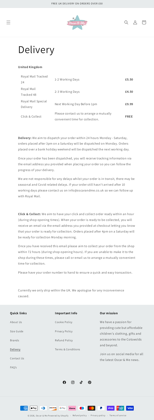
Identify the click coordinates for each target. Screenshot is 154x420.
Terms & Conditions (67, 349)
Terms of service (117, 415)
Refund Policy (64, 340)
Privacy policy (98, 415)
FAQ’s (13, 367)
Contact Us (17, 358)
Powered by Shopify (58, 415)
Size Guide (16, 331)
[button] (8, 22)
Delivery (15, 349)
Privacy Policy (63, 331)
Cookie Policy (63, 322)
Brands (14, 340)
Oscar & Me (42, 415)
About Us (16, 322)
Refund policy (80, 415)
